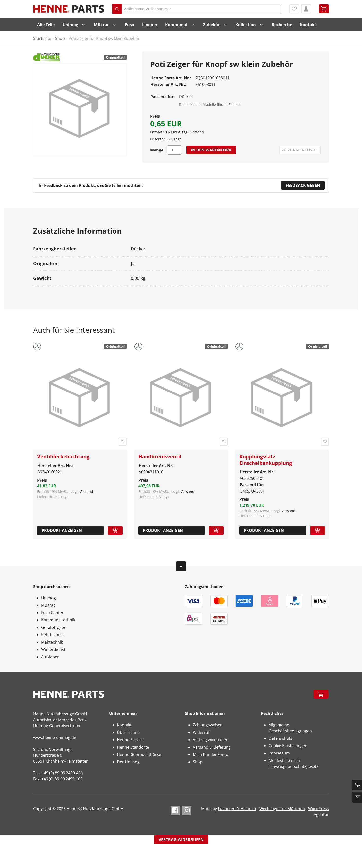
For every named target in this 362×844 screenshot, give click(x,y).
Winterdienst (53, 649)
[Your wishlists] (294, 8)
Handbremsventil (159, 456)
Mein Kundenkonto (210, 754)
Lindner (149, 24)
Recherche (282, 24)
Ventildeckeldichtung (63, 456)
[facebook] (175, 810)
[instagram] (186, 810)
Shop (60, 38)
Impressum (279, 753)
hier (237, 104)
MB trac (101, 24)
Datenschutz (280, 738)
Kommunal (176, 24)
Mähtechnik (52, 642)
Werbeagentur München (282, 808)
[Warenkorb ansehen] (324, 8)
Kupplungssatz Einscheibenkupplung (265, 459)
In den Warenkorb (211, 150)
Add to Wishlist (123, 442)
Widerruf (201, 732)
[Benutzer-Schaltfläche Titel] (306, 8)
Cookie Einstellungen (288, 745)
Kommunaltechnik (58, 620)
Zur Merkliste (302, 150)
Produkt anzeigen (62, 530)
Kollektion (245, 24)
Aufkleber (50, 657)
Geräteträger (53, 627)
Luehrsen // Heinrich (237, 808)
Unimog (70, 24)
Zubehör (211, 24)
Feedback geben (303, 185)
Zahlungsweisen (208, 725)
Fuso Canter (52, 612)
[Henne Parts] (68, 9)
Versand (197, 132)
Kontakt (308, 24)
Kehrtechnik (52, 634)
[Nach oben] (181, 566)
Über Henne (128, 732)
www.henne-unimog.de (54, 737)
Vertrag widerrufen (210, 739)
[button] (115, 530)
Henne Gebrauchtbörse (139, 754)
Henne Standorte (133, 747)
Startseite (42, 38)
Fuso (129, 24)
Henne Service (130, 739)
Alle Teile (46, 24)
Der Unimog (128, 762)
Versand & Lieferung (212, 747)
